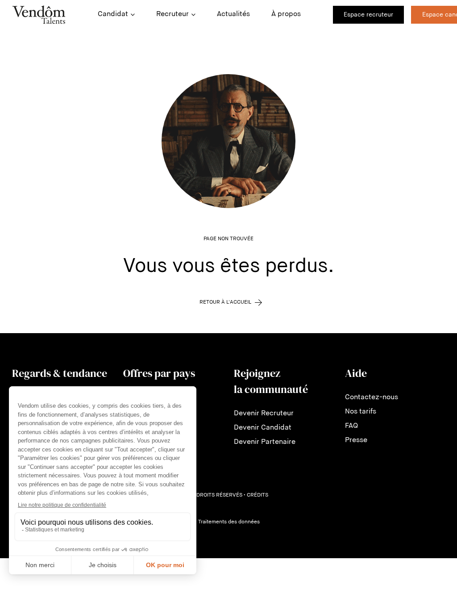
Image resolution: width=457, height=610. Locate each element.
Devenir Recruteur (264, 413)
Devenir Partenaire (264, 442)
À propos (286, 14)
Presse (356, 440)
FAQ (351, 426)
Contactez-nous (371, 397)
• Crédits (256, 495)
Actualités (233, 14)
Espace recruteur (368, 15)
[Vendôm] (39, 14)
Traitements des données (229, 522)
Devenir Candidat (262, 427)
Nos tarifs (360, 411)
